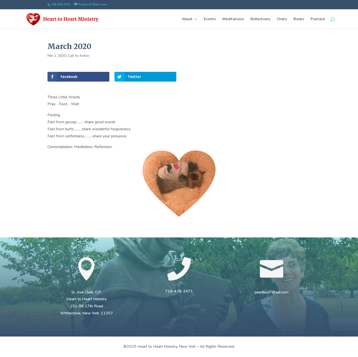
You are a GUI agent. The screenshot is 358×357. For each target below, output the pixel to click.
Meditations (233, 19)
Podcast (318, 19)
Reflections (260, 19)
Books (298, 19)
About (187, 19)
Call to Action (78, 55)
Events (210, 19)
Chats (282, 19)
